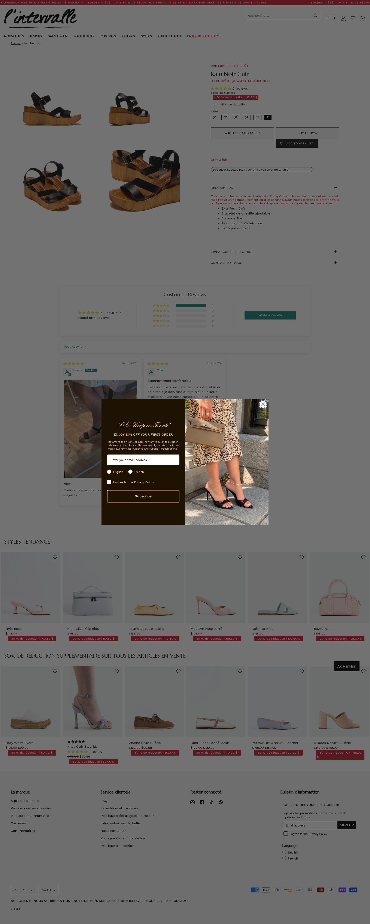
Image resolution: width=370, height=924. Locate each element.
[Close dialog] (263, 404)
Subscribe (143, 496)
